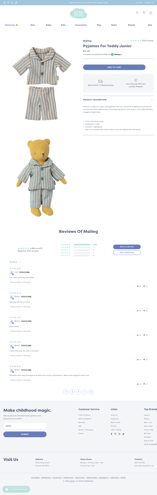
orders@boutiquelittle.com (144, 466)
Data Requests (104, 477)
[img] (15, 268)
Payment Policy (68, 477)
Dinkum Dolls (149, 441)
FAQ (79, 426)
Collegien (147, 437)
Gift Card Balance (84, 419)
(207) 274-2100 (140, 463)
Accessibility (35, 477)
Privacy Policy (80, 477)
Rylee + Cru (148, 422)
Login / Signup (116, 430)
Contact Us (149, 3)
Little (72, 481)
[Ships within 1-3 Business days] (100, 83)
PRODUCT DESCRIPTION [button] (94, 100)
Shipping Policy (46, 477)
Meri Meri (147, 433)
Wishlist (114, 426)
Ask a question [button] (127, 253)
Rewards (81, 422)
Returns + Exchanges (85, 430)
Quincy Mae (148, 426)
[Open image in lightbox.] (41, 83)
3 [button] (78, 392)
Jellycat (146, 415)
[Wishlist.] (144, 13)
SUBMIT (25, 434)
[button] (48, 26)
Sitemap (123, 477)
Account (139, 2)
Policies (81, 433)
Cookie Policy (114, 477)
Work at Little (115, 422)
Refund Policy (57, 477)
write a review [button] (127, 247)
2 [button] (72, 392)
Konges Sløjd (149, 430)
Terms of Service (92, 477)
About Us (114, 415)
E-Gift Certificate (84, 415)
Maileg (146, 419)
